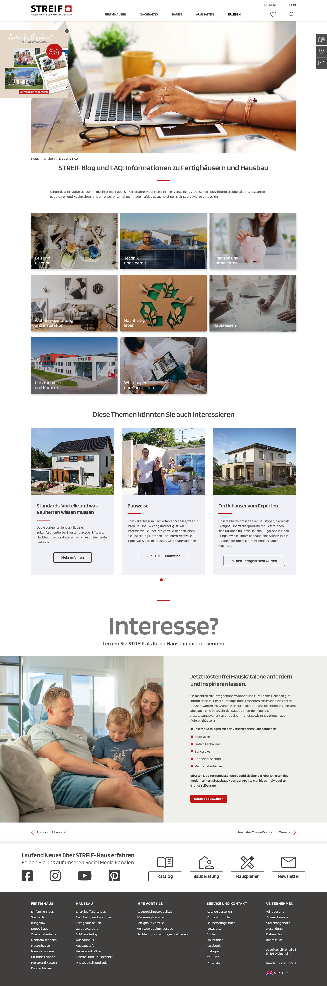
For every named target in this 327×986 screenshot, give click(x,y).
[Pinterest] (114, 875)
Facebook (214, 945)
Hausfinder (215, 940)
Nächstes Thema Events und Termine (264, 832)
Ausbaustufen (86, 945)
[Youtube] (84, 875)
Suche (211, 934)
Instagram (214, 951)
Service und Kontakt (227, 903)
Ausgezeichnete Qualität (154, 911)
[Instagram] (55, 875)
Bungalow (38, 923)
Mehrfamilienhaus (44, 940)
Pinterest (213, 962)
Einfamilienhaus (42, 911)
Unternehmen (280, 903)
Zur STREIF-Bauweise (163, 556)
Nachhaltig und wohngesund (96, 917)
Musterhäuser (41, 945)
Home (35, 158)
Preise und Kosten (44, 962)
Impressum (274, 940)
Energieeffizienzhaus (91, 911)
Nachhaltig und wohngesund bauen (162, 934)
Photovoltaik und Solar (92, 962)
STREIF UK (281, 973)
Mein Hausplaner (43, 951)
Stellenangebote (278, 923)
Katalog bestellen (219, 911)
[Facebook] (27, 875)
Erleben (49, 158)
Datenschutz (275, 934)
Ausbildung (274, 928)
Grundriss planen (43, 957)
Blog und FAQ (68, 158)
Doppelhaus (39, 928)
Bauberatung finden (221, 923)
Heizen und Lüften (89, 951)
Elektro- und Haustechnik (94, 957)
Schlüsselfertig (86, 934)
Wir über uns (275, 911)
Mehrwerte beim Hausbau (155, 928)
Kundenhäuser (41, 968)
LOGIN (292, 5)
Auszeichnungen (278, 917)
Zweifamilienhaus (43, 934)
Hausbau (84, 903)
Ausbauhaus (85, 940)
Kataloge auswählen (208, 799)
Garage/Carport (87, 928)
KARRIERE (270, 5)
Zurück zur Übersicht (51, 832)
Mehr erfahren (72, 557)
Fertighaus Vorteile (150, 923)
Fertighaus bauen (88, 923)
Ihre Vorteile (150, 903)
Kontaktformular (219, 917)
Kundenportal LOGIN (281, 963)
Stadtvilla (38, 917)
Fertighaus (42, 903)
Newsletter (215, 928)
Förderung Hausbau (151, 917)
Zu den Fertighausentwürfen (254, 560)
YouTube (213, 957)
